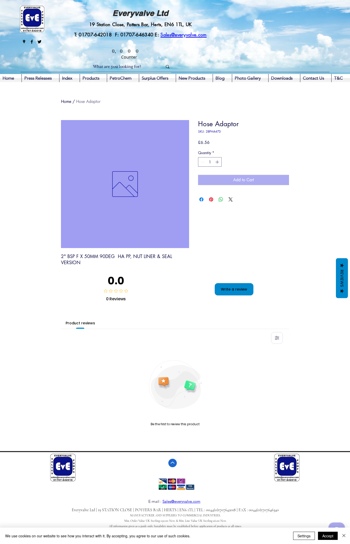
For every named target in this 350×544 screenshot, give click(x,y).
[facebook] (31, 41)
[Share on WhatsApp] (221, 199)
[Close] (344, 536)
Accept (327, 535)
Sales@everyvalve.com (181, 501)
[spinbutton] (209, 161)
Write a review (234, 289)
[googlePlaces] (24, 41)
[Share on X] (231, 199)
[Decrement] (202, 161)
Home (66, 101)
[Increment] (217, 161)
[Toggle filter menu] (277, 338)
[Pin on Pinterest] (211, 199)
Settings (304, 535)
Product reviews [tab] (80, 323)
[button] (239, 57)
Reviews (342, 278)
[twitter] (39, 41)
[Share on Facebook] (201, 199)
